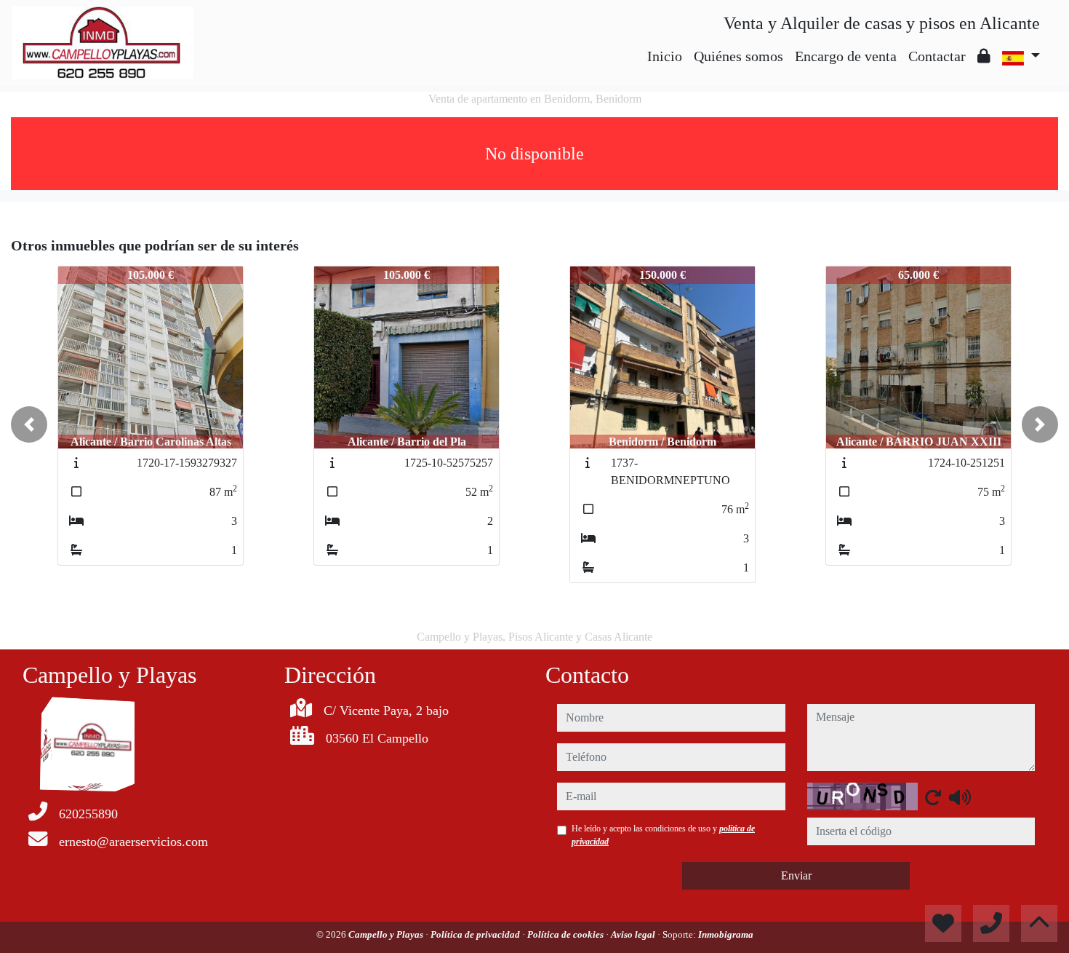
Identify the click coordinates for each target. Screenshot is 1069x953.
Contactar (937, 56)
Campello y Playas (386, 934)
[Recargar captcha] (933, 797)
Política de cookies (566, 934)
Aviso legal (634, 934)
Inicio (664, 56)
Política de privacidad (476, 934)
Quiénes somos (738, 56)
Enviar (796, 875)
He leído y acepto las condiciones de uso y (663, 835)
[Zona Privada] (984, 56)
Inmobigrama (725, 934)
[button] (29, 424)
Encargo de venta (846, 56)
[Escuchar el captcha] (960, 797)
